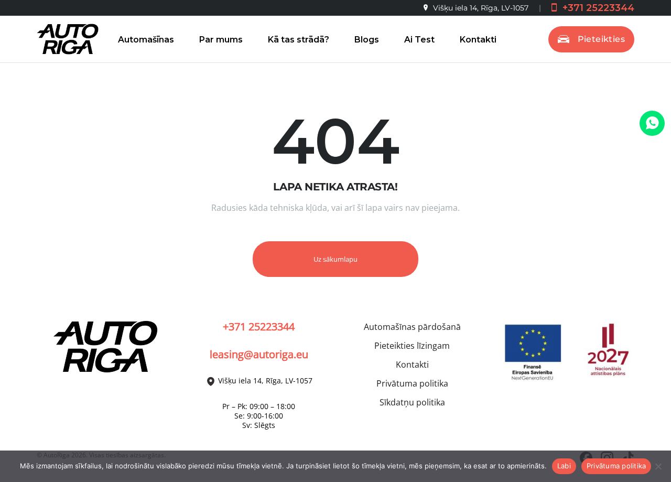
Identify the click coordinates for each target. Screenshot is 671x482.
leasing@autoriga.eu (259, 354)
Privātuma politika (412, 383)
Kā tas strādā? (298, 40)
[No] (658, 466)
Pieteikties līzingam (412, 345)
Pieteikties (601, 39)
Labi (564, 466)
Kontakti (478, 40)
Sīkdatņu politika (412, 402)
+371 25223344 (597, 8)
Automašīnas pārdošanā (412, 327)
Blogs (366, 40)
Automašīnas (146, 40)
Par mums (221, 40)
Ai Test (419, 40)
